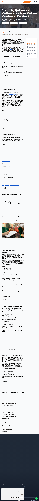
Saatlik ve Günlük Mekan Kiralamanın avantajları (31, 47)
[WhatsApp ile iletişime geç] (36, 498)
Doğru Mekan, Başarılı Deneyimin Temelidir (32, 41)
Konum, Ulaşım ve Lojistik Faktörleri (31, 50)
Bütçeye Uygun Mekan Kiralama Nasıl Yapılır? (32, 51)
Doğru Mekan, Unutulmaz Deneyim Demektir (32, 54)
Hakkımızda (4, 486)
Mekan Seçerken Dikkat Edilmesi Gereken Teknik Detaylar (31, 49)
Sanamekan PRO (22, 486)
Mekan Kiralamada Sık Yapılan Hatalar (31, 53)
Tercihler (12, 497)
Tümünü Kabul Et (19, 497)
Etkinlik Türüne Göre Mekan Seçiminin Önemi (32, 44)
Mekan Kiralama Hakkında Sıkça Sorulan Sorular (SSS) (32, 56)
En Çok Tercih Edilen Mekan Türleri (32, 46)
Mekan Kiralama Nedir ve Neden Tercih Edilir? (32, 43)
